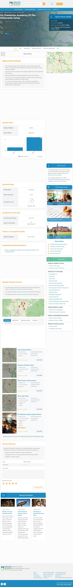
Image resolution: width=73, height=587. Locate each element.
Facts (20, 48)
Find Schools (37, 576)
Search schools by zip (54, 266)
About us (36, 574)
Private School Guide (48, 574)
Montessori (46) (53, 281)
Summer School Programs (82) (56, 285)
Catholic (31, 128)
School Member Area (60, 572)
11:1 (34, 224)
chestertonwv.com (10, 31)
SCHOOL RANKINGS (30, 9)
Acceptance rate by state (55, 329)
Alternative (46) (53, 292)
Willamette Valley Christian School (30, 414)
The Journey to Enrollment (56, 249)
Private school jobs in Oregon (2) (57, 312)
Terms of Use (60, 585)
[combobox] (32, 3)
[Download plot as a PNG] (42, 137)
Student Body (27, 48)
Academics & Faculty (36, 48)
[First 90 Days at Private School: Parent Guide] (39, 503)
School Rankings (38, 578)
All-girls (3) (51, 276)
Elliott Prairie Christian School (17, 289)
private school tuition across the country (58, 174)
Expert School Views (55, 253)
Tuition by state (53, 326)
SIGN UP (59, 4)
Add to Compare (24, 360)
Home (35, 572)
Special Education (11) (54, 290)
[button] (3, 483)
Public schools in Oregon (55, 318)
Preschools (35, 320)
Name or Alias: (27, 462)
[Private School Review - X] (2, 584)
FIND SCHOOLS (19, 9)
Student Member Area (48, 572)
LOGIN (52, 4)
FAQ (58, 48)
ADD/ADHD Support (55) (55, 295)
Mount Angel (13, 21)
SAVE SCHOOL (28, 54)
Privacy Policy (67, 585)
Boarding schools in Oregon (56, 320)
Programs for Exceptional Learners (58, 244)
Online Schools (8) (53, 297)
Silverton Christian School (23, 294)
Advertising (58, 576)
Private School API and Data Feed (63, 578)
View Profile (39, 360)
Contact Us (46, 578)
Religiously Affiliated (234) (55, 299)
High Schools (15, 320)
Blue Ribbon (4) (53, 274)
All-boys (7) (52, 279)
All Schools (7, 320)
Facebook (4, 584)
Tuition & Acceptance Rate (49, 48)
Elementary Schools (25, 320)
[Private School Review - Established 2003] (15, 4)
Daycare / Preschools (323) (55, 283)
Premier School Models (55, 251)
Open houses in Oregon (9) (55, 310)
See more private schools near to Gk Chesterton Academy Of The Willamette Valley (23, 436)
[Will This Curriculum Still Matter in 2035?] (8, 503)
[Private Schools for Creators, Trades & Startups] (23, 503)
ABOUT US (55, 9)
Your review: (5, 468)
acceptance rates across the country (57, 181)
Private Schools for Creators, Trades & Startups (22, 513)
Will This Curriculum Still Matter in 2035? (7, 512)
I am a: (3, 462)
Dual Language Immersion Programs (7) (58, 288)
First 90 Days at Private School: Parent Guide (38, 513)
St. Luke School (24, 396)
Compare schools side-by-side (56, 268)
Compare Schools (47, 576)
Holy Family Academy (27, 292)
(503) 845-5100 (10, 27)
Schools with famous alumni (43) (57, 304)
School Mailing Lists (60, 574)
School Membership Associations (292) (58, 301)
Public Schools (8, 322)
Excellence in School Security (57, 247)
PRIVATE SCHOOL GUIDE (44, 9)
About (15, 48)
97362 (6, 23)
